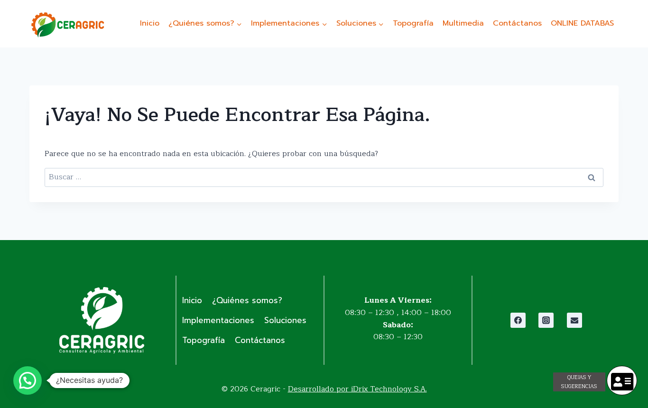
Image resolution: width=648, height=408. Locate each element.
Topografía (413, 23)
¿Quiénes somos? (247, 300)
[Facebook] (518, 320)
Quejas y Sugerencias (579, 382)
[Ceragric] (67, 25)
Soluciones (285, 320)
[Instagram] (546, 320)
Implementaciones (218, 320)
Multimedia (463, 23)
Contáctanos (517, 23)
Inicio (149, 23)
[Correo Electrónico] (574, 320)
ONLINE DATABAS (582, 23)
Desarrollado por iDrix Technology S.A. (357, 389)
